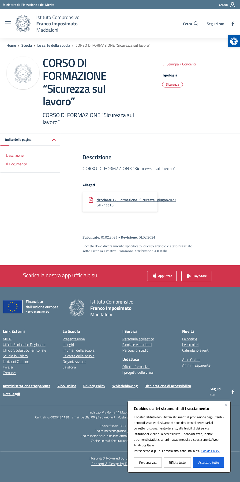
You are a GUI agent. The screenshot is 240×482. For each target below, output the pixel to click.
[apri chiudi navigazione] (8, 24)
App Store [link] (165, 275)
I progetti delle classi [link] (138, 372)
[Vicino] (226, 405)
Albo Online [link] (191, 359)
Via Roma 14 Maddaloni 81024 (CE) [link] (126, 412)
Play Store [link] (199, 275)
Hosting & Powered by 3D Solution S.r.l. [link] (120, 458)
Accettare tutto (208, 462)
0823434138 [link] (59, 417)
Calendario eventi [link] (195, 350)
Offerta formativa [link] (136, 366)
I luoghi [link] (68, 344)
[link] (234, 41)
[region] (179, 437)
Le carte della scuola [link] (78, 356)
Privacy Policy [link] (94, 386)
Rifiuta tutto (177, 462)
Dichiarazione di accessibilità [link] (168, 386)
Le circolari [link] (190, 344)
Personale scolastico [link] (138, 339)
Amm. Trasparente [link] (196, 365)
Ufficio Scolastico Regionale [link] (24, 344)
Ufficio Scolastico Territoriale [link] (24, 350)
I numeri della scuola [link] (78, 350)
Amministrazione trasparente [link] (26, 386)
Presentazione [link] (74, 339)
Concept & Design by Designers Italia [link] (120, 464)
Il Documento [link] (16, 164)
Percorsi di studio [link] (135, 350)
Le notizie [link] (189, 339)
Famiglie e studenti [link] (137, 344)
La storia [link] (69, 367)
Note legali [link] (11, 394)
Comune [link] (9, 373)
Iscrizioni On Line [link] (16, 361)
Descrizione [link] (15, 155)
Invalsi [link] (8, 367)
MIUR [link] (7, 339)
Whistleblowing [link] (125, 386)
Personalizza (148, 462)
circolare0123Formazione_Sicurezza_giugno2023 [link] (136, 200)
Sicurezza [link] (172, 84)
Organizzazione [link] (74, 361)
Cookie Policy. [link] (210, 450)
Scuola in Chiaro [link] (15, 356)
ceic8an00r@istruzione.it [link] (98, 417)
